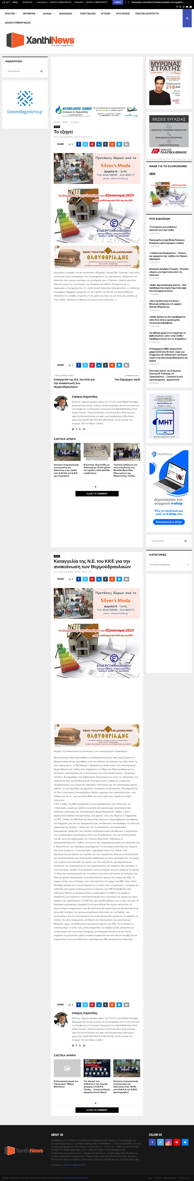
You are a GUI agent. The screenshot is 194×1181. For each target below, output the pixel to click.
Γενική (57, 127)
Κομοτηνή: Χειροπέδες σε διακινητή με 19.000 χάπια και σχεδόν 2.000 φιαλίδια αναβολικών (97, 469)
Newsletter (78, 2)
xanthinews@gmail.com (73, 1165)
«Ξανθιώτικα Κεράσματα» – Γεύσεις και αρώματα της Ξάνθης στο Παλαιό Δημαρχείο (168, 256)
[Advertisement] (97, 82)
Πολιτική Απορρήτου (147, 13)
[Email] (185, 1142)
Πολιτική (10, 13)
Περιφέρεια (29, 13)
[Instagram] (168, 1142)
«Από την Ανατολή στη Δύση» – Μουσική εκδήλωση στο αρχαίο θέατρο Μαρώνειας (165, 304)
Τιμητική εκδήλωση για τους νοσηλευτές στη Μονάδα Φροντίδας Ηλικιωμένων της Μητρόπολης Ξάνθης (125, 470)
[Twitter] (160, 1142)
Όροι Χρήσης (123, 13)
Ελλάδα (47, 13)
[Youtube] (177, 1142)
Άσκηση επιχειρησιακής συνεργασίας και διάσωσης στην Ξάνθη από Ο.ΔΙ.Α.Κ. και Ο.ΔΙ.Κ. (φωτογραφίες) (66, 470)
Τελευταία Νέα (88, 13)
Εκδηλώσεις (65, 13)
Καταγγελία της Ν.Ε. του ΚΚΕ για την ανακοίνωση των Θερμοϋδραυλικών (74, 383)
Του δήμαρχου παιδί (127, 379)
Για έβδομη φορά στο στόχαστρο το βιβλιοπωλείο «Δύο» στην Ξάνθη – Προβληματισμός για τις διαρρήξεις (167, 336)
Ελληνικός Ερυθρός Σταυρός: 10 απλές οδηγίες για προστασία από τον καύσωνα (169, 272)
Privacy (158, 1178)
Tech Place (83, 1178)
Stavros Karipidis (70, 1178)
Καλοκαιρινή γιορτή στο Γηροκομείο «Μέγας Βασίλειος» (66, 1083)
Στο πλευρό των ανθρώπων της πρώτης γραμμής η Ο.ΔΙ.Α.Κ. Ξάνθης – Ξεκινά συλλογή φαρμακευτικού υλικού (97, 1086)
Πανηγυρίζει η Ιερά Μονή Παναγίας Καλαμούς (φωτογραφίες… (158, 2)
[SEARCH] (41, 71)
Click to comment (97, 493)
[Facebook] (152, 1142)
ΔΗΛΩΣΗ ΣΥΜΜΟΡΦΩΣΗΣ (61, 2)
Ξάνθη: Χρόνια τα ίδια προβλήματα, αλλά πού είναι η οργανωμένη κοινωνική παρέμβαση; (167, 320)
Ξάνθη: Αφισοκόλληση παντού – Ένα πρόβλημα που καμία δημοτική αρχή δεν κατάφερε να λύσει (167, 288)
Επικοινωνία (42, 2)
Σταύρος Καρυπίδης (64, 137)
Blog (150, 1178)
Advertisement (170, 1178)
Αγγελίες (105, 13)
